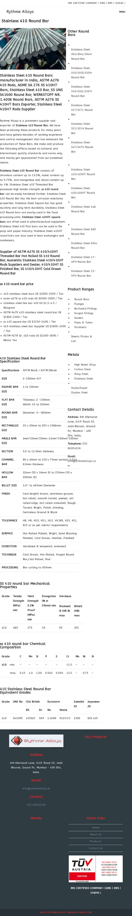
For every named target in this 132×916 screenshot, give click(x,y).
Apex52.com (85, 912)
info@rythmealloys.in (36, 788)
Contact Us (96, 848)
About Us (96, 834)
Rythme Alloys (20, 11)
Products (96, 841)
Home (95, 827)
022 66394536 (36, 804)
